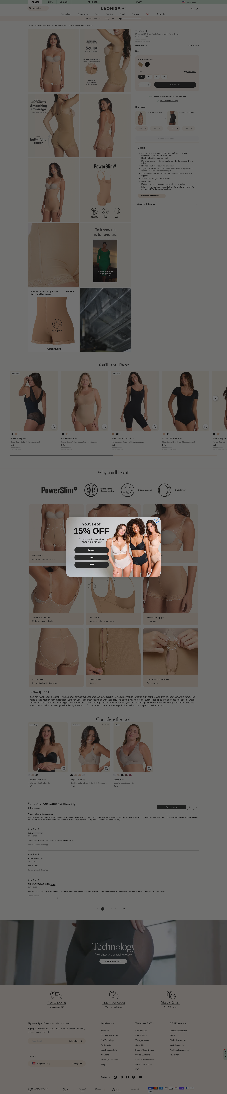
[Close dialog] (156, 520)
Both (91, 565)
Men (92, 557)
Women (91, 550)
